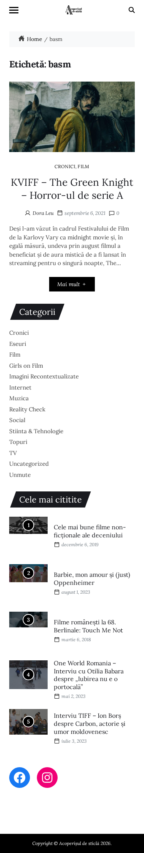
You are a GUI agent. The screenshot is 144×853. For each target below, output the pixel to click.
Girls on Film (26, 365)
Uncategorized (29, 463)
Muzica (19, 398)
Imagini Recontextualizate (44, 376)
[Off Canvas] (13, 10)
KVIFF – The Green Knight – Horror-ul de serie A (72, 188)
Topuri (18, 441)
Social (17, 420)
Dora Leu (43, 213)
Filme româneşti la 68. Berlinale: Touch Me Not (88, 626)
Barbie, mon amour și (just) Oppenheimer (92, 578)
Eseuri (17, 343)
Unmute (20, 474)
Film (83, 166)
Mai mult (68, 284)
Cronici (65, 166)
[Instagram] (47, 777)
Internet (20, 387)
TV (13, 453)
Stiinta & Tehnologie (36, 431)
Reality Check (27, 409)
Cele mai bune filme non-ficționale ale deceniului (90, 531)
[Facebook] (19, 777)
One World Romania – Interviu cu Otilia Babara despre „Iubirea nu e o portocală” (89, 675)
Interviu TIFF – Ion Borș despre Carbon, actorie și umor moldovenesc (90, 723)
